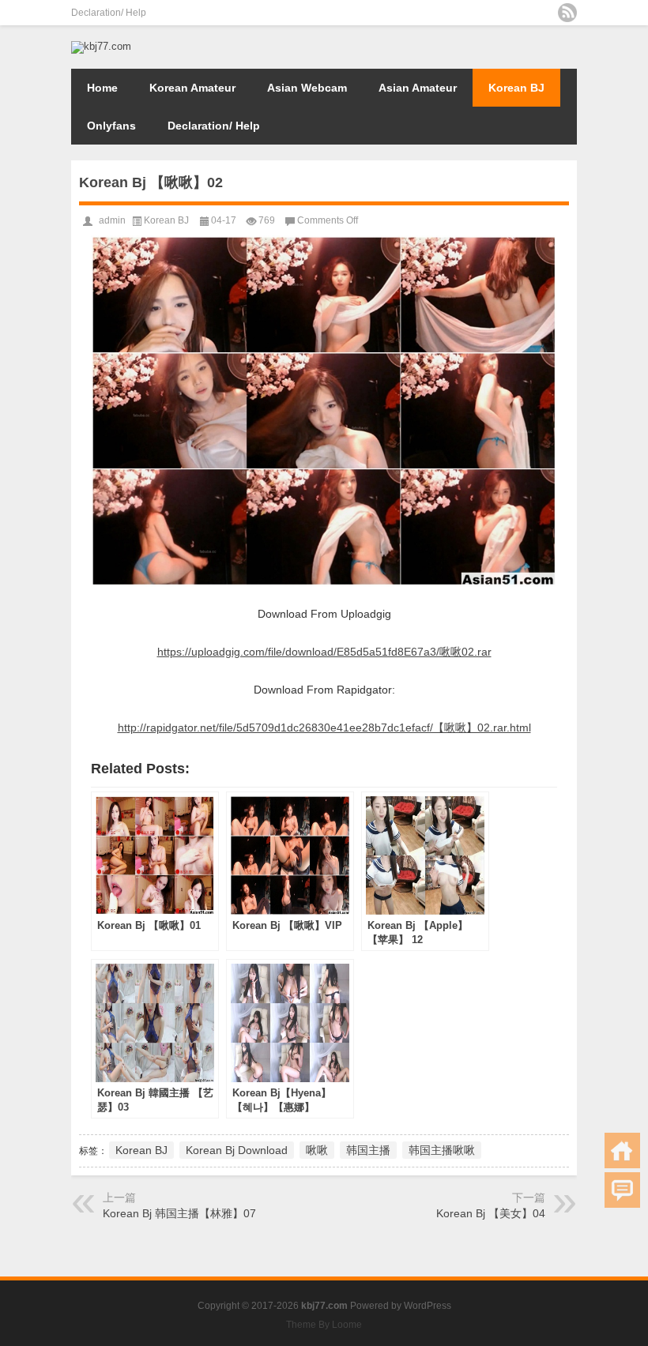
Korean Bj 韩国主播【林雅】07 (179, 1213)
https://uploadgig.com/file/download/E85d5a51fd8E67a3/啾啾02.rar (324, 651)
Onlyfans (111, 125)
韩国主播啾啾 (442, 1150)
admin (112, 220)
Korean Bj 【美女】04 (490, 1213)
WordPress (427, 1305)
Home (102, 87)
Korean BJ (516, 87)
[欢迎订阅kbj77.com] (567, 12)
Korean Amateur (192, 87)
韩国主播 (368, 1150)
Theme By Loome (324, 1324)
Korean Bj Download (237, 1150)
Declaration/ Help (108, 12)
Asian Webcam (307, 87)
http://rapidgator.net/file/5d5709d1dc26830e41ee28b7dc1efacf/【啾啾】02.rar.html (324, 727)
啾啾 (317, 1150)
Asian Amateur (418, 87)
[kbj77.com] (101, 46)
